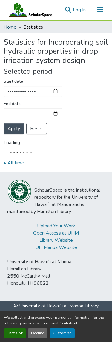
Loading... (13, 142)
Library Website (56, 240)
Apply (13, 128)
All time (14, 163)
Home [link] (10, 27)
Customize (62, 333)
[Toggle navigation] (100, 10)
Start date (13, 81)
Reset (36, 128)
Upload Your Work (56, 226)
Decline (37, 333)
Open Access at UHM (56, 233)
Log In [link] (79, 10)
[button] (29, 9)
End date (12, 104)
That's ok (15, 333)
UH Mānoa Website (56, 247)
